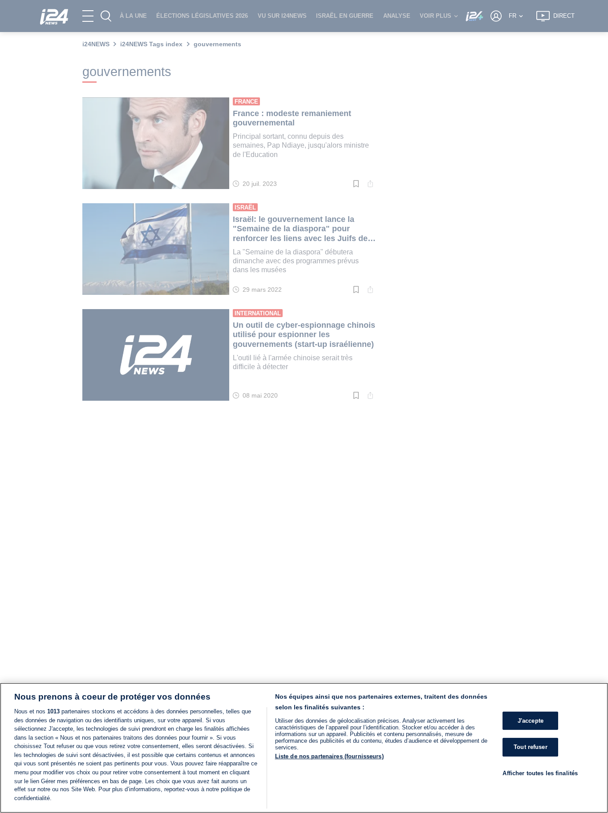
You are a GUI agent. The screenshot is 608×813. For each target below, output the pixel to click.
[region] (304, 748)
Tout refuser (530, 747)
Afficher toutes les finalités (540, 773)
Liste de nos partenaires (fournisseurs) (329, 756)
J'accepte (530, 720)
